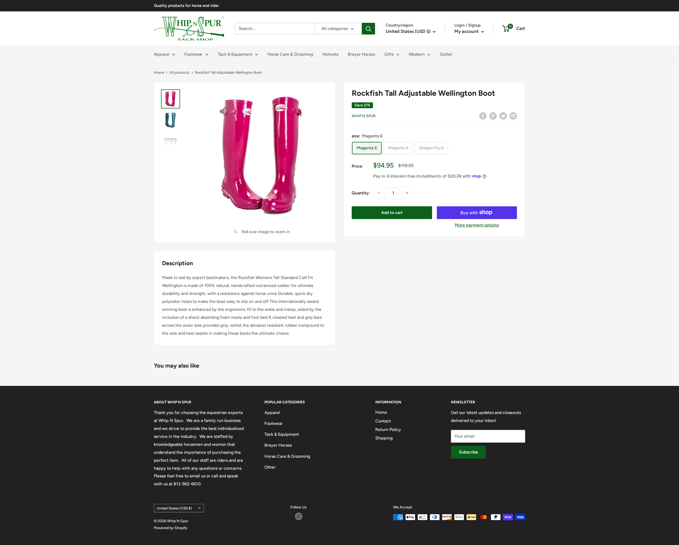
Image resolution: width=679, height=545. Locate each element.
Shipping (384, 438)
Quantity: (361, 192)
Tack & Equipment (235, 54)
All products (179, 72)
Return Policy (388, 429)
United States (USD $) (174, 508)
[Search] (368, 28)
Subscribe (468, 452)
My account (467, 31)
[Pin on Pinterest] (493, 116)
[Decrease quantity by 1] (379, 192)
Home (159, 72)
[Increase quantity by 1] (407, 192)
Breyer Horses (361, 54)
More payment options (477, 224)
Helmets (330, 54)
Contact (383, 421)
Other (270, 467)
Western (417, 54)
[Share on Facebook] (483, 116)
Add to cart (392, 212)
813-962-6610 (187, 483)
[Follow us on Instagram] (298, 516)
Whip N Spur (364, 116)
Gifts (389, 54)
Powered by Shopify (171, 528)
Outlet (446, 54)
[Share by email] (513, 116)
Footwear (193, 54)
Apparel (161, 54)
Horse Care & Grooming (290, 54)
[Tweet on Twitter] (503, 116)
